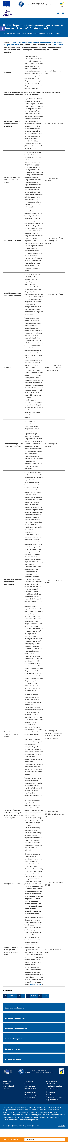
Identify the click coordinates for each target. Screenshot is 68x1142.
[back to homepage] (4, 33)
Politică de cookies (52, 1089)
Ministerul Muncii (30, 1092)
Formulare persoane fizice (15, 1018)
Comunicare (28, 1081)
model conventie (36, 985)
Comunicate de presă (13, 1039)
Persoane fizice (29, 1086)
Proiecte (6, 1084)
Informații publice (9, 1086)
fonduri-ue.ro (54, 1112)
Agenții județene (51, 1081)
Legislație (27, 1084)
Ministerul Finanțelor (31, 1095)
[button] (2, 28)
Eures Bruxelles (29, 1100)
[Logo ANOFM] (7, 13)
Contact (6, 1089)
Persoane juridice (30, 1089)
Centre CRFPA (51, 1084)
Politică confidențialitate (54, 1086)
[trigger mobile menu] (63, 13)
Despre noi (7, 1081)
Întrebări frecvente (12, 1049)
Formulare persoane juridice (16, 1029)
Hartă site (61, 1126)
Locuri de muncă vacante (15, 1008)
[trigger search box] (58, 13)
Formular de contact (13, 1059)
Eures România (29, 1097)
